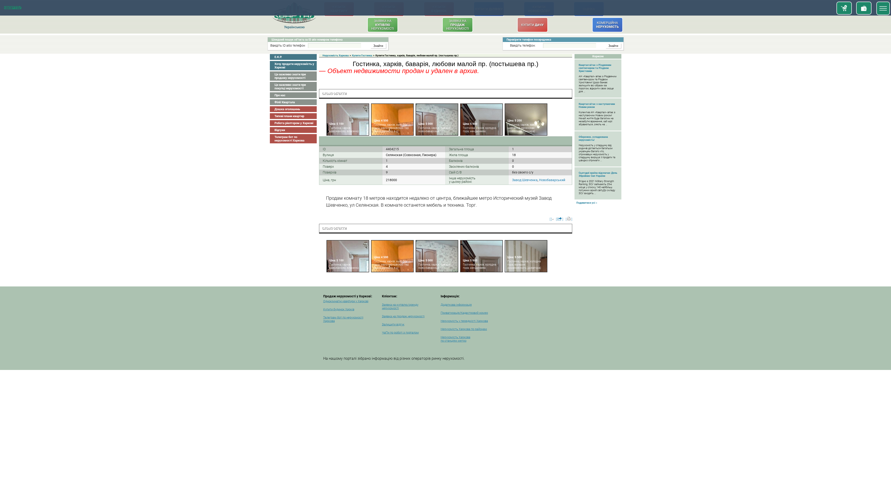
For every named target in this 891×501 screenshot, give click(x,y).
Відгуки (279, 130)
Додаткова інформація (456, 304)
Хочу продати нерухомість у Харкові (294, 65)
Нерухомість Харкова (336, 55)
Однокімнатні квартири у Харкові (345, 301)
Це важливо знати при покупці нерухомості (290, 86)
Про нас (279, 95)
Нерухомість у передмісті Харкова (464, 321)
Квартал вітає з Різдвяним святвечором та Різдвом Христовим (595, 68)
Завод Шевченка (525, 180)
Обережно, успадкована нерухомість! (593, 138)
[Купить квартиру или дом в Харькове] (844, 8)
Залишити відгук (393, 324)
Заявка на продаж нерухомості (403, 316)
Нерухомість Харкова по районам (464, 329)
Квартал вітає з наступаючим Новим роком (597, 106)
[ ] (551, 219)
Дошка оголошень (287, 109)
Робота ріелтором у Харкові (293, 123)
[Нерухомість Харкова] (12, 8)
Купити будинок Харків (338, 309)
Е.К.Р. (278, 57)
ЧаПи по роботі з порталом (400, 332)
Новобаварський (552, 180)
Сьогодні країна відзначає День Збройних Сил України (598, 174)
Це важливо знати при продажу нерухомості (290, 76)
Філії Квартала (284, 102)
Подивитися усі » (586, 202)
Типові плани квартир (289, 116)
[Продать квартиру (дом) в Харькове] (864, 8)
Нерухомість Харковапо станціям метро (455, 338)
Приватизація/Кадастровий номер (464, 313)
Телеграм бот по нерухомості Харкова (289, 138)
